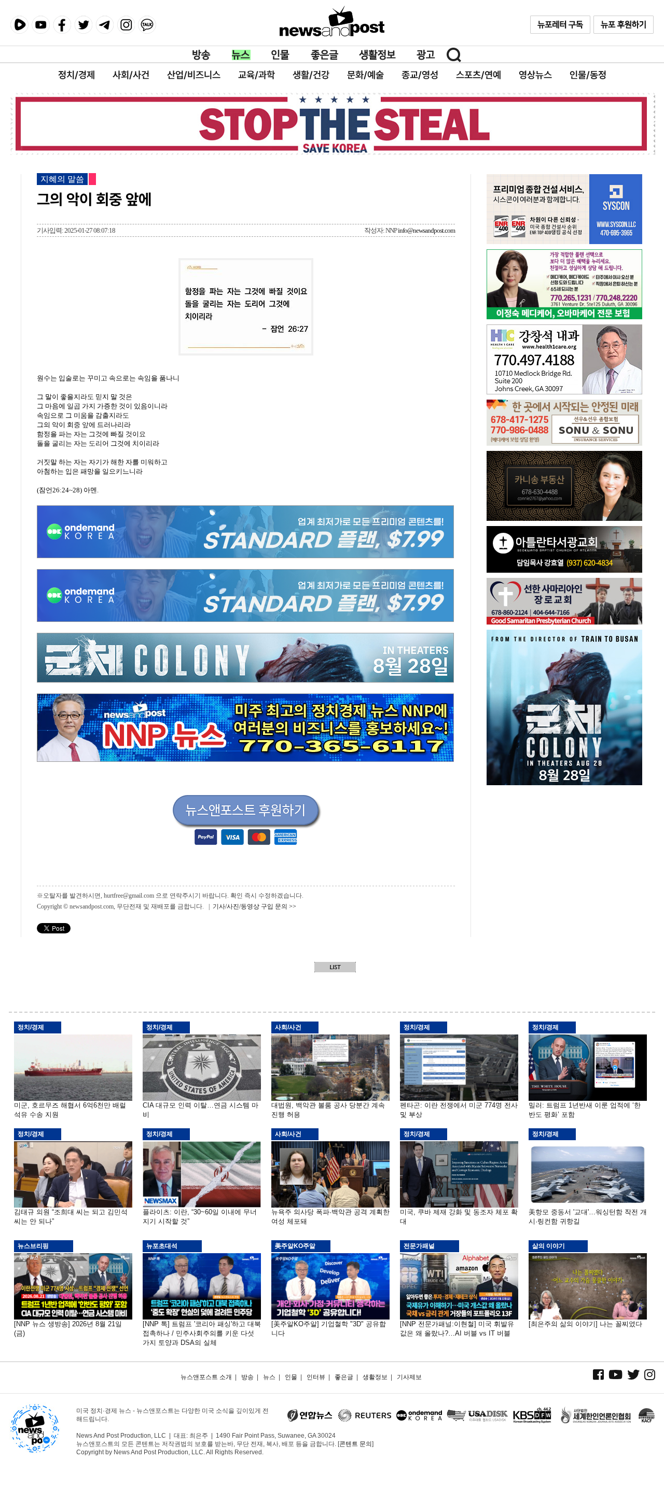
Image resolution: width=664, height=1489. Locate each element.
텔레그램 (104, 25)
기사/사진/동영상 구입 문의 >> (254, 906)
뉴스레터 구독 (560, 25)
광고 (426, 55)
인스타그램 (126, 25)
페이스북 (62, 25)
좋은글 (324, 55)
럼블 (19, 25)
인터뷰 (316, 1377)
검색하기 (454, 55)
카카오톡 (147, 25)
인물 (280, 55)
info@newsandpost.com (426, 230)
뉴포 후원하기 (623, 25)
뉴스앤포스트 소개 (206, 1377)
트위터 (83, 25)
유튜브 (41, 25)
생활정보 (377, 55)
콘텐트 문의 (355, 1444)
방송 (201, 55)
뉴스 (241, 55)
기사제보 (409, 1377)
